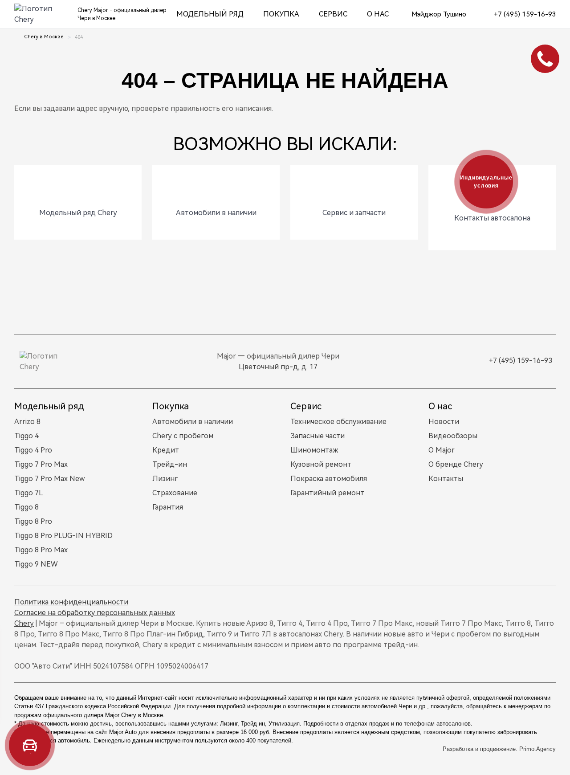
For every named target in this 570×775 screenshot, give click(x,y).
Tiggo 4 (26, 436)
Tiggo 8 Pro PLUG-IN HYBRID (63, 535)
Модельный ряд (210, 14)
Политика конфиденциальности (71, 602)
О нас (378, 14)
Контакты (445, 478)
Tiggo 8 (26, 507)
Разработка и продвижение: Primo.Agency (499, 749)
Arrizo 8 (27, 421)
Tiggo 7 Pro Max (41, 464)
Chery (24, 623)
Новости (443, 421)
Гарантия (167, 507)
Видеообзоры (452, 436)
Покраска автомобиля (328, 478)
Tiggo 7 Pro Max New (49, 478)
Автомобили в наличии (192, 421)
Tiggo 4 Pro (33, 450)
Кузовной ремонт (320, 464)
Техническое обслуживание (338, 421)
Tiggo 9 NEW (35, 564)
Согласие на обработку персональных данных (94, 612)
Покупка (281, 14)
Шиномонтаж (314, 450)
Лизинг (165, 478)
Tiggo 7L (28, 493)
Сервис (333, 14)
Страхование (174, 493)
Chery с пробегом (182, 436)
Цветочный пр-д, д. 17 (278, 367)
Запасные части (317, 436)
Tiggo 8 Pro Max (41, 550)
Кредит (165, 450)
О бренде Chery (455, 464)
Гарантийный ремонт (327, 493)
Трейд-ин (169, 464)
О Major (441, 450)
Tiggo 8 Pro (33, 521)
